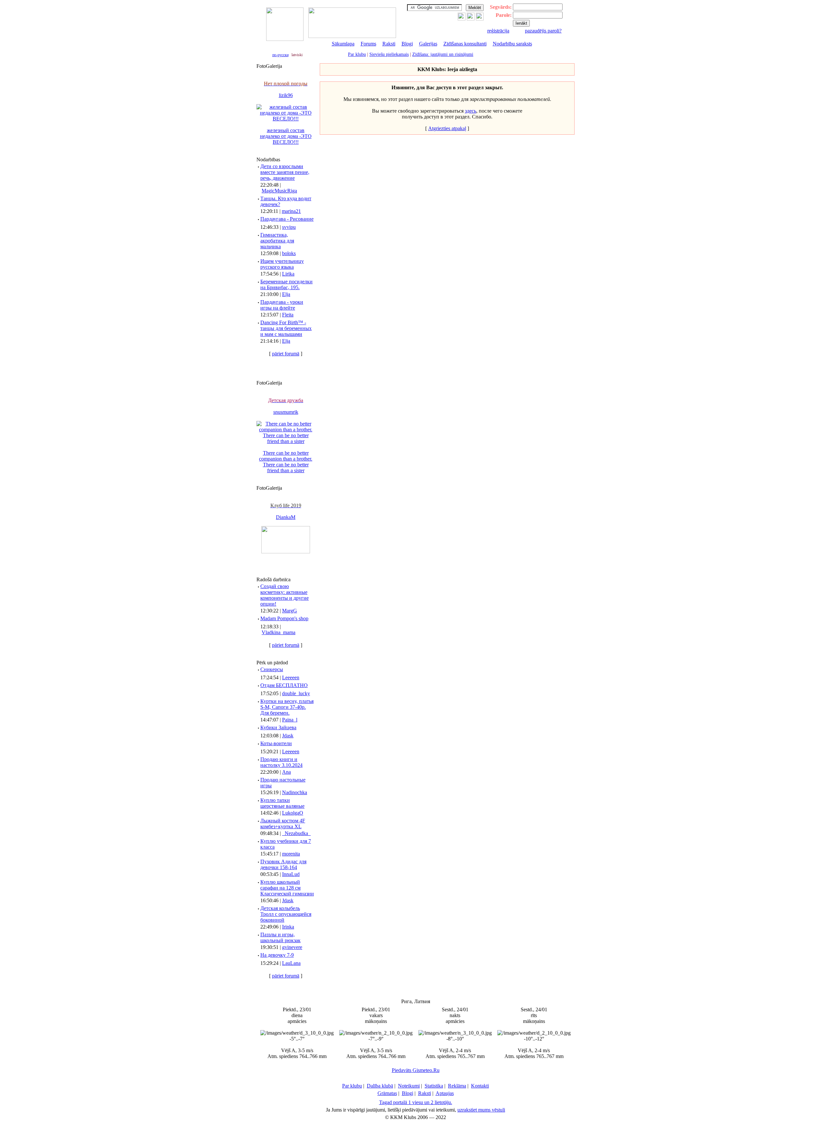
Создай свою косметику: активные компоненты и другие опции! (284, 595)
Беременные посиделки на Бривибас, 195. (286, 284)
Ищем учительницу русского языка (282, 264)
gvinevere (292, 947)
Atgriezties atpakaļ (447, 128)
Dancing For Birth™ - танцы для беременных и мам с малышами (286, 328)
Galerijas (428, 43)
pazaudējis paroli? (543, 30)
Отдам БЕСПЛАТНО (284, 685)
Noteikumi (409, 1086)
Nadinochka (294, 792)
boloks (289, 253)
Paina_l (289, 719)
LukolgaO (292, 813)
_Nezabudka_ (296, 833)
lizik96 (286, 95)
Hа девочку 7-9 (277, 955)
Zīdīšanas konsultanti (465, 43)
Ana (286, 772)
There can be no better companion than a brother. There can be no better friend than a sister (285, 461)
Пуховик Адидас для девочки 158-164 (283, 864)
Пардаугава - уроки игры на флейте (281, 305)
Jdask (287, 735)
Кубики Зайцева (278, 727)
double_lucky (296, 693)
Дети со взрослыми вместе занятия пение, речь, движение (284, 172)
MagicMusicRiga (279, 190)
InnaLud (291, 874)
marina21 (291, 211)
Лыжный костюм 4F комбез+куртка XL (282, 823)
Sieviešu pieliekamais (389, 54)
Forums (368, 43)
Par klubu (357, 54)
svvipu (289, 227)
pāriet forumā (285, 353)
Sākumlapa (343, 43)
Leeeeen (290, 677)
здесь (470, 111)
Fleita (287, 314)
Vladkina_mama (278, 632)
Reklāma (457, 1086)
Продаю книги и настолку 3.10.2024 (281, 762)
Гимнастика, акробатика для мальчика (277, 240)
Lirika (288, 274)
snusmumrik (285, 412)
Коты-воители (276, 743)
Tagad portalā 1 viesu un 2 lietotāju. (415, 1102)
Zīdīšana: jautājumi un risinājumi (442, 54)
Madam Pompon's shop (284, 618)
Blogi (407, 43)
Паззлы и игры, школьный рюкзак (280, 937)
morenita (291, 853)
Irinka (288, 926)
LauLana (291, 963)
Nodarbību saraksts (512, 43)
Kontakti (480, 1086)
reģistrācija (498, 30)
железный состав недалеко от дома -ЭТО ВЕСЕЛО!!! (286, 136)
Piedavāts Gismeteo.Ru (416, 1070)
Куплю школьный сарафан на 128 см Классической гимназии (287, 887)
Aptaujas (445, 1093)
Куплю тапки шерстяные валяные (282, 803)
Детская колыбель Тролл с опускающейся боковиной (285, 914)
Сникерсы (271, 669)
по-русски (280, 55)
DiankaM (285, 517)
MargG (289, 610)
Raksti (388, 43)
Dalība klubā (380, 1086)
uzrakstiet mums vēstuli (481, 1110)
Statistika (434, 1086)
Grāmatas (387, 1093)
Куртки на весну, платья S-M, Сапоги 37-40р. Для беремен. (287, 707)
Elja (286, 294)
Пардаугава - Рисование (287, 219)
